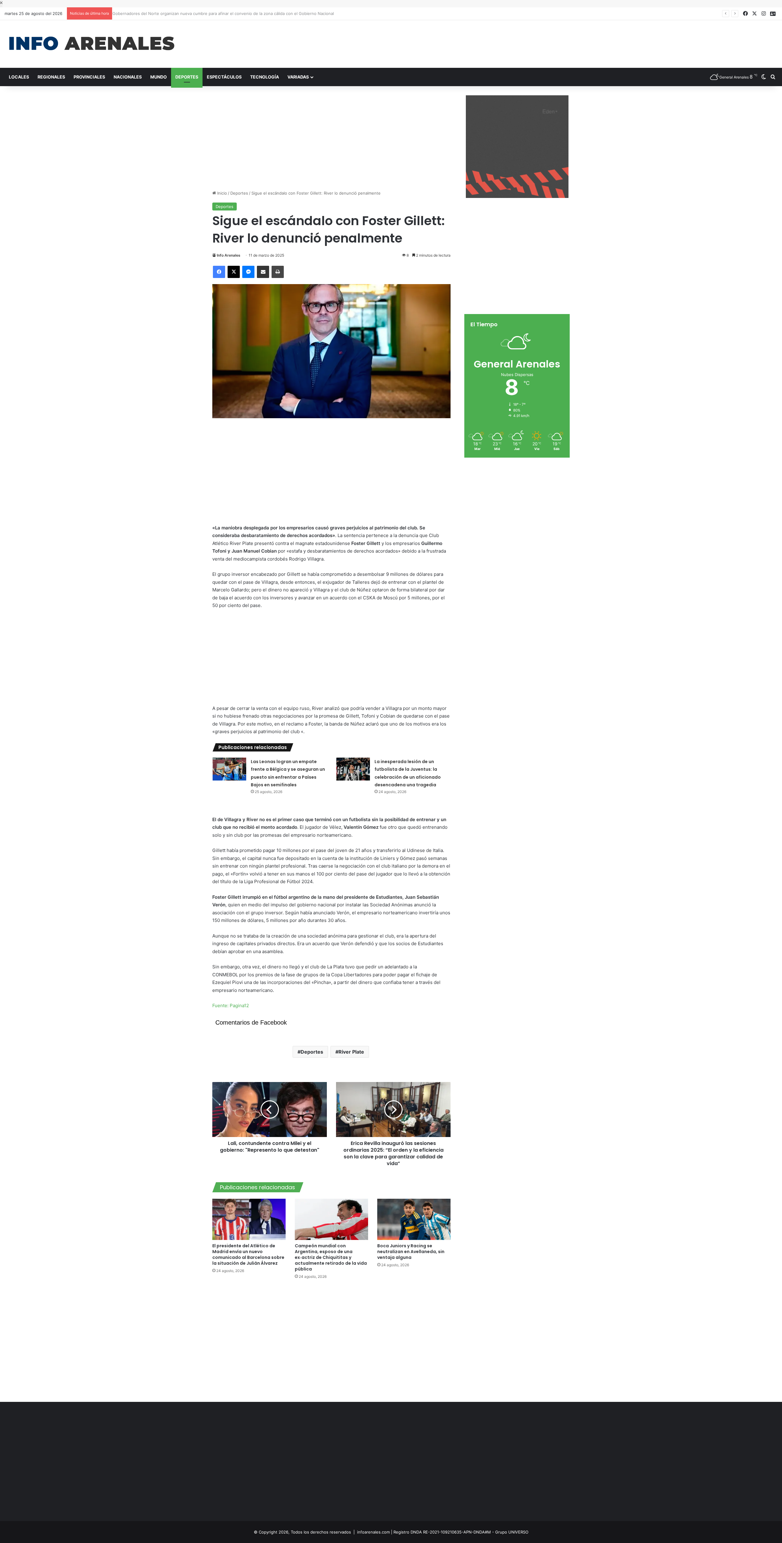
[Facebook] (219, 272)
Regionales (51, 76)
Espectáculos (224, 76)
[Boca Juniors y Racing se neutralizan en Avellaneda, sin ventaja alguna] (414, 1219)
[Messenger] (248, 272)
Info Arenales (228, 255)
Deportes (186, 76)
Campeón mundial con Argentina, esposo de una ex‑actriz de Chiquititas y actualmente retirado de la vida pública (331, 1257)
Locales (19, 76)
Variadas (298, 76)
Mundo (158, 76)
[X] (234, 272)
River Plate (351, 1052)
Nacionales (128, 76)
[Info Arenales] (92, 44)
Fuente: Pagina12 (230, 1005)
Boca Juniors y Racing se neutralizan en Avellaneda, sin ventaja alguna (410, 1251)
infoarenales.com (373, 1532)
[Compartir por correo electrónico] (263, 272)
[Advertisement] (521, 40)
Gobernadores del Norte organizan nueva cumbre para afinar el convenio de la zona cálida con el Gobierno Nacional (220, 13)
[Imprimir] (278, 272)
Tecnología (264, 76)
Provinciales (89, 76)
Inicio (221, 193)
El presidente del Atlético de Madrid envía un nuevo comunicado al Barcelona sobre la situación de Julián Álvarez (248, 1254)
